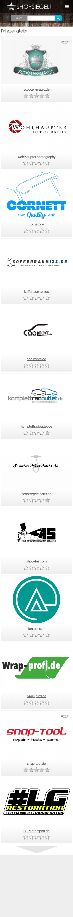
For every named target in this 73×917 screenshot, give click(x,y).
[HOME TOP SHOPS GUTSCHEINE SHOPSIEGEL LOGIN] (55, 6)
